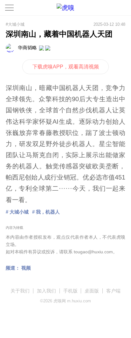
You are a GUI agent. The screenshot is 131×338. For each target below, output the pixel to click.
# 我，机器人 (46, 212)
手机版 (70, 290)
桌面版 (92, 290)
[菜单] (9, 7)
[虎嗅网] (65, 8)
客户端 (113, 290)
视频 (26, 268)
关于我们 (20, 290)
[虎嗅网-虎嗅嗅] (109, 8)
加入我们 (46, 290)
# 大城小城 (17, 212)
